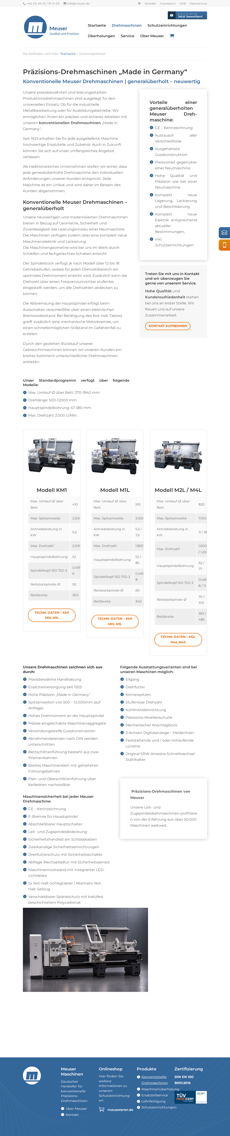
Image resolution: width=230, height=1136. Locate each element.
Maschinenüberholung (160, 1089)
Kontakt (150, 3)
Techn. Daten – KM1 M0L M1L (52, 615)
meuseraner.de (120, 1110)
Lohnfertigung (154, 1101)
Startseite (97, 26)
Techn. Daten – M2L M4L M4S (178, 639)
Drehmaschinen (127, 26)
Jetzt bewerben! (190, 15)
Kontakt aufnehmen (168, 326)
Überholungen (101, 36)
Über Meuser (152, 36)
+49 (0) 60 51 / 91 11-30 (226, 245)
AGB (183, 3)
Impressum (168, 3)
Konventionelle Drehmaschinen (155, 1080)
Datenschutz (198, 3)
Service (127, 36)
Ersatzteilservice (155, 1095)
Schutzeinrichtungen (167, 26)
